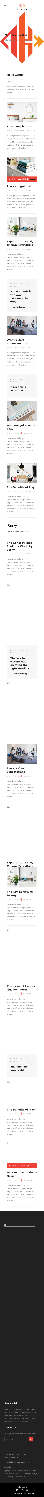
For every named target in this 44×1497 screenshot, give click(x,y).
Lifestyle (18, 433)
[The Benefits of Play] (22, 473)
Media (17, 190)
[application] (22, 179)
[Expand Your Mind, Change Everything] (22, 227)
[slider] (33, 179)
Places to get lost (19, 186)
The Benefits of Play (21, 487)
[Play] (10, 179)
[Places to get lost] (22, 167)
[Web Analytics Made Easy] (22, 411)
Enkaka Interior (10, 40)
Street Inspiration (19, 126)
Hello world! (15, 74)
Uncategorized (20, 79)
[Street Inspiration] (22, 112)
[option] (22, 325)
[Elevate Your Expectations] (22, 754)
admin (11, 79)
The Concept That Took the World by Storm (20, 546)
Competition (19, 130)
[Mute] (28, 179)
